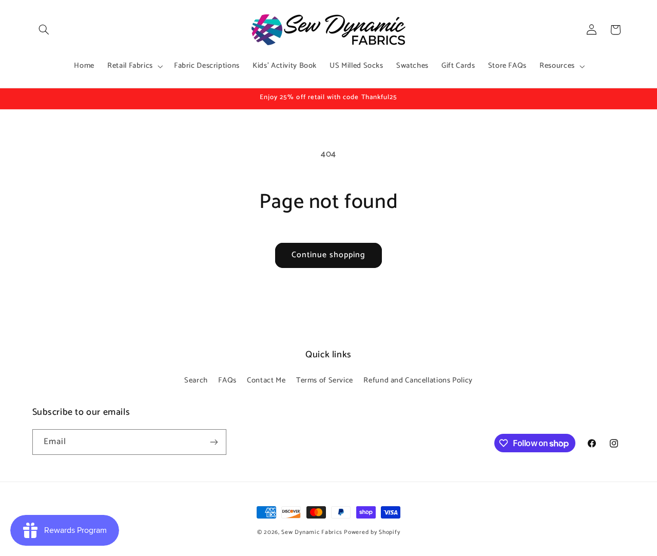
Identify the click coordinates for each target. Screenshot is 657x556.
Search (196, 380)
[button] (44, 30)
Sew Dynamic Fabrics (311, 532)
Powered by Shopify (372, 532)
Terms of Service (324, 380)
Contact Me (266, 380)
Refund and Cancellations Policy (418, 380)
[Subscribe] (213, 441)
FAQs (227, 380)
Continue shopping (329, 255)
